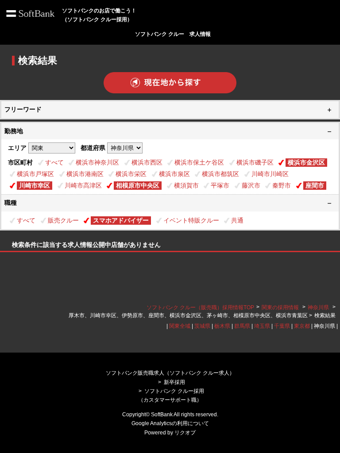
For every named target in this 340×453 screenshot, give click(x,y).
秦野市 (281, 185)
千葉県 (282, 326)
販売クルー (63, 220)
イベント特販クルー (191, 220)
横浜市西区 (146, 162)
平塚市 (220, 185)
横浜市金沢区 (306, 162)
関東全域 (179, 326)
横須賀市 (186, 185)
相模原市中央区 (137, 185)
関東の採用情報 (281, 307)
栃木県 (222, 326)
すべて (54, 162)
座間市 (314, 185)
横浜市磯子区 (255, 162)
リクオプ (185, 433)
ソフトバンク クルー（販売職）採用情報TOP (200, 307)
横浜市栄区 (131, 173)
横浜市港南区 (85, 173)
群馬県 (242, 326)
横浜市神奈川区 (97, 162)
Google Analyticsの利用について (170, 423)
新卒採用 (174, 382)
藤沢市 (251, 185)
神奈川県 (318, 307)
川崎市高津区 (83, 185)
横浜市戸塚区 (35, 173)
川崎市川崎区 (270, 173)
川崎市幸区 (34, 185)
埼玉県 (262, 326)
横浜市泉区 (174, 173)
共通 (237, 220)
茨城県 (202, 326)
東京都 (302, 326)
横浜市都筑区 (220, 173)
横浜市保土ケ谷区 (199, 162)
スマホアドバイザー (121, 220)
